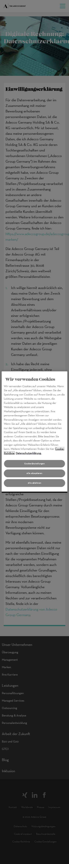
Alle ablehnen (34, 483)
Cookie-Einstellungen (34, 463)
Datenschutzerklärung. (28, 453)
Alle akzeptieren (34, 473)
